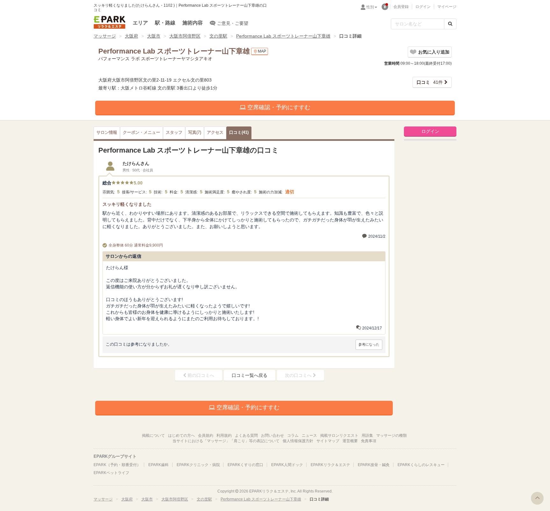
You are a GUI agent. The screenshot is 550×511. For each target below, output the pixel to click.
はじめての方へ (181, 435)
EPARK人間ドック (287, 465)
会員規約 (205, 435)
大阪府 (131, 36)
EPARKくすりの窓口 (245, 465)
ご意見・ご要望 (232, 23)
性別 (370, 7)
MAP (262, 51)
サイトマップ (327, 441)
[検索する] (450, 24)
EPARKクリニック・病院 (198, 465)
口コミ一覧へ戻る (249, 375)
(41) (239, 132)
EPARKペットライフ (111, 473)
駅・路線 (165, 22)
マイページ (446, 6)
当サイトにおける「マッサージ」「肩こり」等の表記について (226, 441)
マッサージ (105, 36)
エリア (140, 22)
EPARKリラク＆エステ (109, 22)
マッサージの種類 (391, 435)
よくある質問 (246, 435)
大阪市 (153, 36)
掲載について (153, 435)
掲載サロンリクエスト (339, 435)
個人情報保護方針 (298, 441)
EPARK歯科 (158, 465)
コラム (293, 435)
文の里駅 (218, 36)
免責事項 (368, 441)
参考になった (368, 344)
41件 (430, 82)
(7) (194, 132)
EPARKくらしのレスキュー (421, 465)
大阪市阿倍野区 (185, 36)
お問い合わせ (272, 435)
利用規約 (224, 435)
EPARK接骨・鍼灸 (374, 465)
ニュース (309, 435)
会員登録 (401, 6)
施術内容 (192, 22)
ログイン (423, 6)
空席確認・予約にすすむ (278, 107)
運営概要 (350, 441)
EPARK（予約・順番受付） (117, 465)
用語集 (367, 435)
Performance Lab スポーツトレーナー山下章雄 (283, 36)
